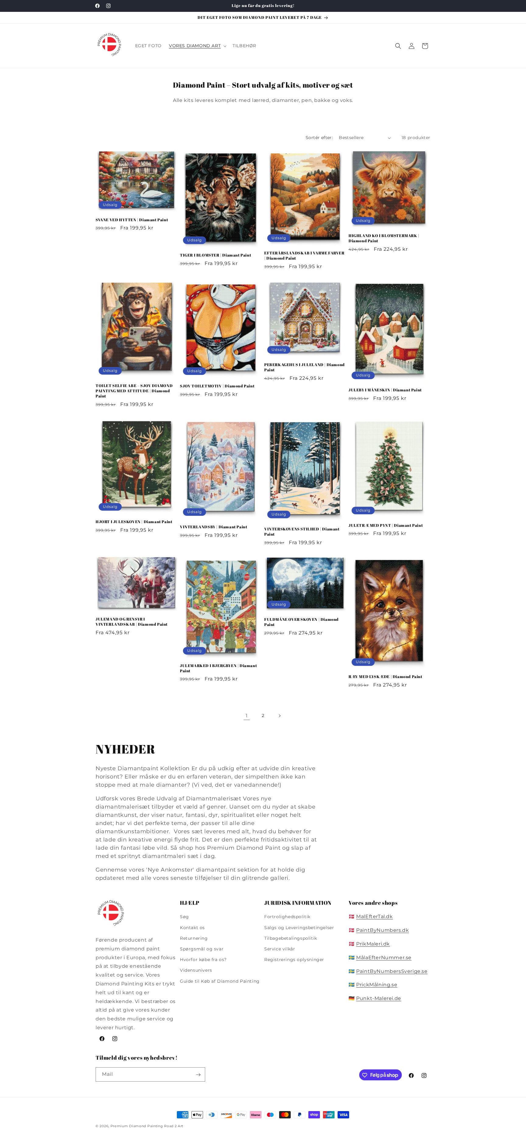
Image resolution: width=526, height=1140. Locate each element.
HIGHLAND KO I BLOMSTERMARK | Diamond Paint (384, 238)
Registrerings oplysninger (294, 960)
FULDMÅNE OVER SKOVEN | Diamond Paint (301, 622)
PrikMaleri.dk (373, 944)
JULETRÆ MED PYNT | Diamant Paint (386, 525)
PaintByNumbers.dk (382, 930)
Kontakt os (192, 927)
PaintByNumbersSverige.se (391, 971)
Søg (184, 917)
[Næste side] (279, 715)
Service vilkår (279, 949)
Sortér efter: (319, 137)
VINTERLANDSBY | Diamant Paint (213, 527)
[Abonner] (198, 1075)
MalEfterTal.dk (374, 917)
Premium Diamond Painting (136, 1126)
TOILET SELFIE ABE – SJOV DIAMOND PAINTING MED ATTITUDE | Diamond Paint (134, 391)
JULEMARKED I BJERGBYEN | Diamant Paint (218, 668)
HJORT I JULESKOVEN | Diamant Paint (134, 521)
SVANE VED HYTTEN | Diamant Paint (132, 219)
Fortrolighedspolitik (287, 917)
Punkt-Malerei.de (378, 999)
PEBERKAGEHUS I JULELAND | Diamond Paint (304, 367)
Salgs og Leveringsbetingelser (299, 927)
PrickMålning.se (376, 985)
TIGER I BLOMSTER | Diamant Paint (215, 255)
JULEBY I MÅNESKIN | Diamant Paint (385, 390)
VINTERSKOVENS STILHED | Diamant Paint (302, 531)
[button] (197, 45)
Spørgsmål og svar (201, 949)
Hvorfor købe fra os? (203, 960)
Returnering (194, 938)
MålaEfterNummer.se (384, 957)
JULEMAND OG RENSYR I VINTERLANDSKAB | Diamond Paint (132, 622)
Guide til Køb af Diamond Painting (220, 981)
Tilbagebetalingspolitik (290, 938)
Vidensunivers (196, 970)
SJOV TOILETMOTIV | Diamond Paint (217, 386)
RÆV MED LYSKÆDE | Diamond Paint (386, 677)
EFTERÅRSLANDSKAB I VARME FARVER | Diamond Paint (304, 256)
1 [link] (247, 716)
